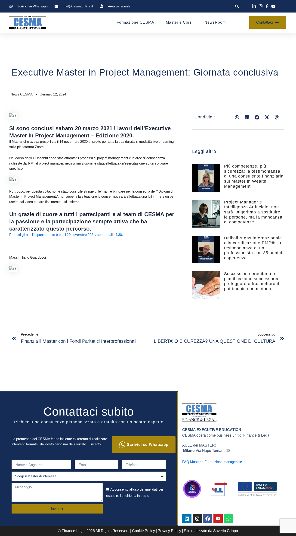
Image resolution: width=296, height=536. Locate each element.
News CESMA (21, 94)
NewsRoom (215, 22)
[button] (237, 6)
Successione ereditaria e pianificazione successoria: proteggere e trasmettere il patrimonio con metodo (252, 281)
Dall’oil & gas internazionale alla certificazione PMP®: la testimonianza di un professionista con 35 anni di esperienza (254, 248)
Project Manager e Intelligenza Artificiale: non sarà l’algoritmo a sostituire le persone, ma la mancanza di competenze (253, 212)
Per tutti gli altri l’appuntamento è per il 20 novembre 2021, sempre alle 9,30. (66, 235)
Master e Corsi (179, 22)
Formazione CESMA (135, 22)
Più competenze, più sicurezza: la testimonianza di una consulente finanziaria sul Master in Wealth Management (254, 176)
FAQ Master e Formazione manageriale (212, 462)
